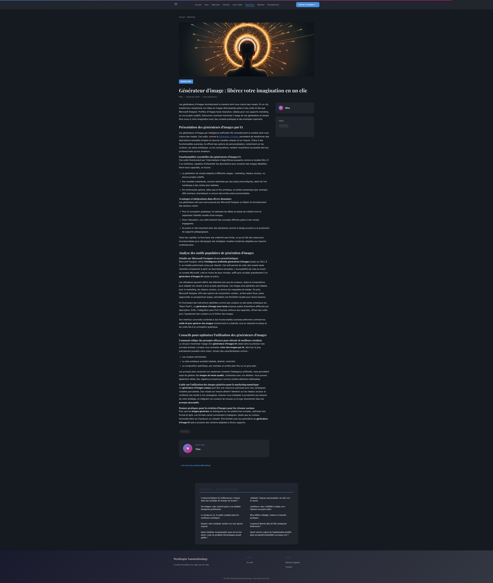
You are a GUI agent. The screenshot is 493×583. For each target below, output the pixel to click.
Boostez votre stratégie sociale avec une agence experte (222, 525)
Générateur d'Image (228, 136)
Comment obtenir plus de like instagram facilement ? (268, 525)
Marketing (249, 4)
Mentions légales (293, 562)
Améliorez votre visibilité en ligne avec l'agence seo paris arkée (267, 507)
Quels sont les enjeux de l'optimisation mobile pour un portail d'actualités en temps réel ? (270, 533)
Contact (289, 567)
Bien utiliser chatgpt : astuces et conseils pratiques (268, 516)
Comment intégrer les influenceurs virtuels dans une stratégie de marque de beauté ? (220, 499)
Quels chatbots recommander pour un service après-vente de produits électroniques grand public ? (221, 535)
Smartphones (273, 4)
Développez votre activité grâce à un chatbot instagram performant (220, 507)
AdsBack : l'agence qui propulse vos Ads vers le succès (270, 499)
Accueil (198, 4)
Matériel (260, 4)
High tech (216, 4)
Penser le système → (307, 4)
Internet (226, 4)
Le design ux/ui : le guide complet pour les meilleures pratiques (220, 516)
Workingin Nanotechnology (191, 559)
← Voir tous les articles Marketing (194, 465)
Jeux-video (237, 4)
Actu (206, 4)
